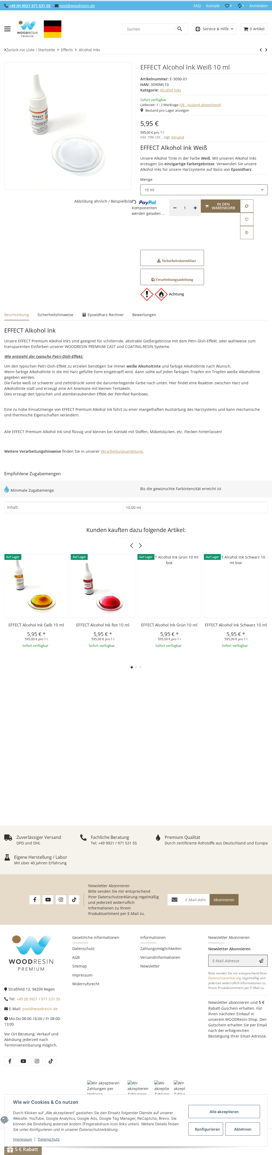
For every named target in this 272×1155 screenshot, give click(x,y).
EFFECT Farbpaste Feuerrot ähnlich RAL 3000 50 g (235, 627)
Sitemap (79, 966)
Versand (177, 137)
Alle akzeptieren (224, 1111)
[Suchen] (180, 29)
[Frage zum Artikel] (246, 232)
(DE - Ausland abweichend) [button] (200, 104)
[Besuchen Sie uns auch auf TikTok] (74, 899)
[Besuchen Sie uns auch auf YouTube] (47, 899)
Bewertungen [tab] (144, 314)
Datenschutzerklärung (118, 896)
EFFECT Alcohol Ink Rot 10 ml (36, 624)
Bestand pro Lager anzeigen (167, 110)
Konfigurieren (207, 1129)
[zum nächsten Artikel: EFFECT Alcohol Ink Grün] (260, 50)
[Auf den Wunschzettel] (246, 219)
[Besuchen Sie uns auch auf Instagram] (61, 899)
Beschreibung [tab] (16, 314)
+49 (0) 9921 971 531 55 (29, 5)
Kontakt (213, 5)
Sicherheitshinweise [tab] (55, 314)
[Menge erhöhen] (195, 207)
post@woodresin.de (77, 5)
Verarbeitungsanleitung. (122, 451)
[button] (228, 6)
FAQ (197, 5)
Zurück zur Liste (20, 49)
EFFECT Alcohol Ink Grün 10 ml (103, 624)
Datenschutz (49, 1139)
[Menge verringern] (174, 207)
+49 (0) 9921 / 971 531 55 (38, 998)
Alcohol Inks (170, 90)
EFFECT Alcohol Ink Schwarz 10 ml (169, 624)
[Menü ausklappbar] (7, 29)
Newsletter (150, 966)
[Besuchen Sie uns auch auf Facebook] (34, 899)
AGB (76, 957)
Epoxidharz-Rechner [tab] (105, 314)
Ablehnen (243, 1129)
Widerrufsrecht (85, 983)
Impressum (22, 1139)
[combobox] (204, 189)
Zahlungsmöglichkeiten (161, 948)
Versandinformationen (160, 957)
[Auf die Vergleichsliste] (246, 206)
